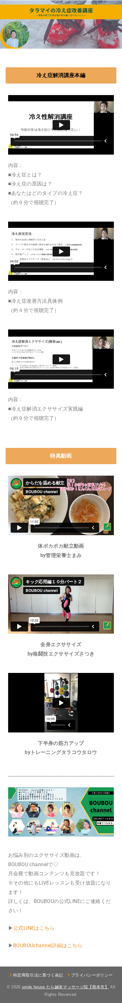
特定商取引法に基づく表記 (38, 975)
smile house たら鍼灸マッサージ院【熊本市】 (65, 987)
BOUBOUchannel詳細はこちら (48, 945)
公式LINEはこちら (34, 928)
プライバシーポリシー (92, 975)
